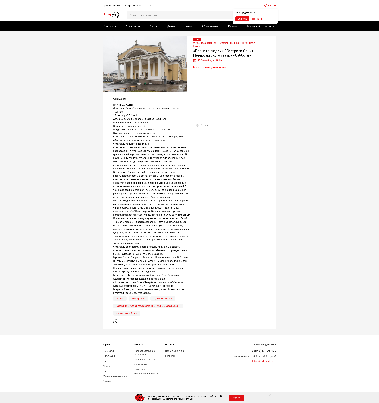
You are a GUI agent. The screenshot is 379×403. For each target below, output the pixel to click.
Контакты (150, 5)
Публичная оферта (144, 359)
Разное (232, 26)
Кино (189, 26)
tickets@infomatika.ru (263, 361)
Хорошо (236, 397)
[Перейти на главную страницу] (111, 15)
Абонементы (210, 26)
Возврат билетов (133, 5)
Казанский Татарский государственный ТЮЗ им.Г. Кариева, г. (224, 44)
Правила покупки (111, 5)
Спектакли (133, 26)
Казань (272, 5)
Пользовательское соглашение (144, 353)
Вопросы (170, 356)
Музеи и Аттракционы (261, 26)
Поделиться (115, 321)
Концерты (109, 26)
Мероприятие (138, 298)
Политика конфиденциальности (146, 371)
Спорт (153, 26)
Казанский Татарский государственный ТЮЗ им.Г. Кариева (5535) (148, 306)
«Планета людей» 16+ (126, 313)
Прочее (119, 298)
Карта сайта (140, 364)
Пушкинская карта (163, 298)
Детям (171, 26)
